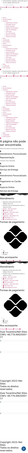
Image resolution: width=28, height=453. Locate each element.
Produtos (5, 21)
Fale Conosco (6, 41)
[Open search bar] (14, 74)
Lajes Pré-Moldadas (11, 29)
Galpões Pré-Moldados (12, 28)
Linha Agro (9, 31)
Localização (6, 40)
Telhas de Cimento (11, 36)
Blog (4, 38)
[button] (24, 449)
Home (4, 17)
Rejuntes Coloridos (11, 35)
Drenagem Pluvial (10, 24)
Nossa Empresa (7, 19)
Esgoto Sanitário (10, 26)
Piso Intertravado (10, 33)
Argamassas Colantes (12, 22)
